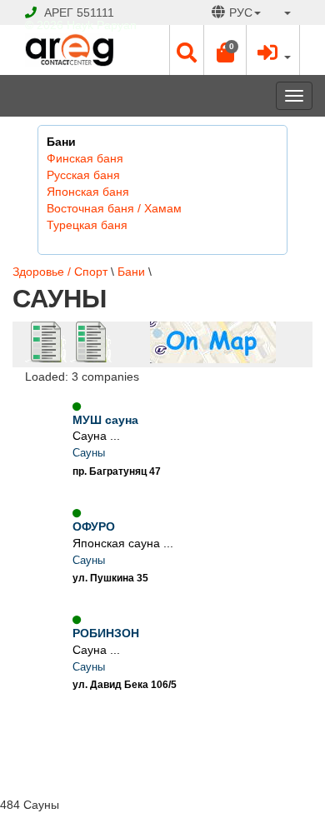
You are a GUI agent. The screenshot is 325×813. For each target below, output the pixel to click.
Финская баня (85, 158)
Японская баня (88, 191)
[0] (225, 56)
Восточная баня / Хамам (114, 208)
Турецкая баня (87, 225)
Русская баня (83, 175)
